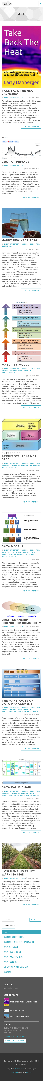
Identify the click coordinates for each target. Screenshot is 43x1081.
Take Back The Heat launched (18, 92)
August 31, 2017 (33, 798)
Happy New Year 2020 (19, 240)
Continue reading (31, 126)
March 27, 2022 (33, 97)
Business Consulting (31, 244)
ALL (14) (7, 932)
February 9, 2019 (33, 376)
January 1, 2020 (33, 249)
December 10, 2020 (32, 169)
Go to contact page (14, 1040)
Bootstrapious (19, 1069)
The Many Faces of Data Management (17, 702)
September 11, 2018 (32, 470)
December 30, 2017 (32, 715)
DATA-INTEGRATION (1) (13, 952)
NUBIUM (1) (8, 972)
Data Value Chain (16, 787)
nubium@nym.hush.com (13, 1036)
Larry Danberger (11, 97)
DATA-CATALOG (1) (11, 947)
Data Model (19, 554)
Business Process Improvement (15, 370)
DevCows (14, 1072)
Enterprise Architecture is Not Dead (19, 456)
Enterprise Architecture (25, 711)
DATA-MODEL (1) (10, 962)
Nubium (5, 246)
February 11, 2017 (33, 878)
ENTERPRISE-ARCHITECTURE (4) (16, 967)
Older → (35, 920)
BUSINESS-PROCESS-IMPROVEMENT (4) (19, 942)
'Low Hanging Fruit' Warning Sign (18, 873)
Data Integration (22, 552)
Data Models (12, 546)
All (23, 97)
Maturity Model (15, 364)
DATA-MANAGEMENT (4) (13, 957)
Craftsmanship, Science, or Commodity (21, 621)
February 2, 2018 (33, 627)
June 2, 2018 (34, 559)
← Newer (8, 920)
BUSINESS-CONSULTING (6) (14, 937)
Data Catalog (8, 552)
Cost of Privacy (16, 161)
